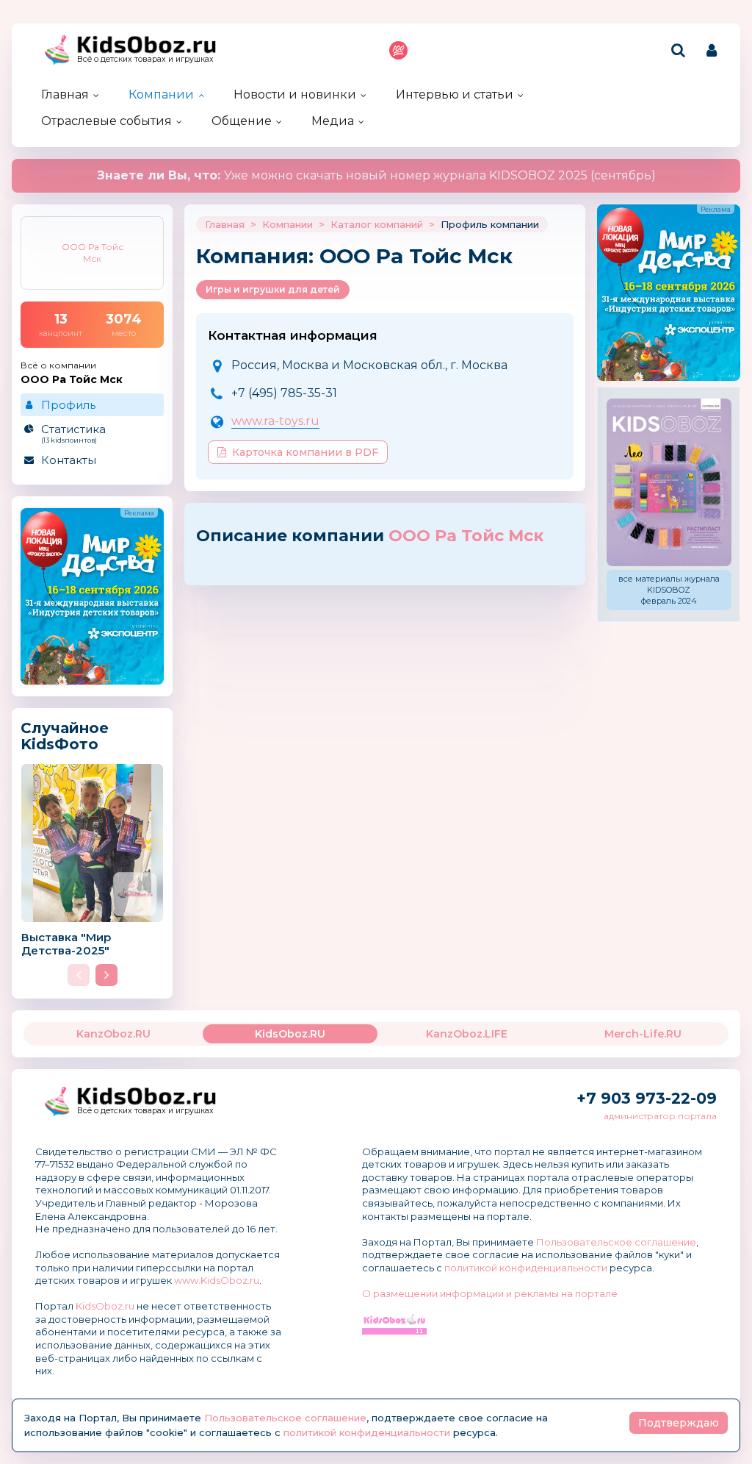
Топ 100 (398, 50)
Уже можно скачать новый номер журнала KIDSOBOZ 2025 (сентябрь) (376, 175)
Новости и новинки (295, 94)
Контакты (68, 460)
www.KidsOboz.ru (216, 1280)
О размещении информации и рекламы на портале (490, 1293)
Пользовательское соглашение (616, 1242)
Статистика (73, 433)
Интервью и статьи (454, 94)
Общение (242, 121)
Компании (161, 94)
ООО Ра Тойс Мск (465, 536)
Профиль (68, 405)
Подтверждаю (678, 1422)
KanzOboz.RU (113, 1033)
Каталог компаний (376, 224)
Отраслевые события (106, 121)
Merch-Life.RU (643, 1033)
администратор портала (660, 1115)
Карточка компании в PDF (305, 452)
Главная (65, 94)
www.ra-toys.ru (275, 421)
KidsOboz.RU (290, 1033)
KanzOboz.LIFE (466, 1033)
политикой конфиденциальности (525, 1268)
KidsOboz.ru (105, 1306)
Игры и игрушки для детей (273, 289)
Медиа (332, 121)
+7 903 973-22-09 (646, 1098)
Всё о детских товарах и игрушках (145, 59)
